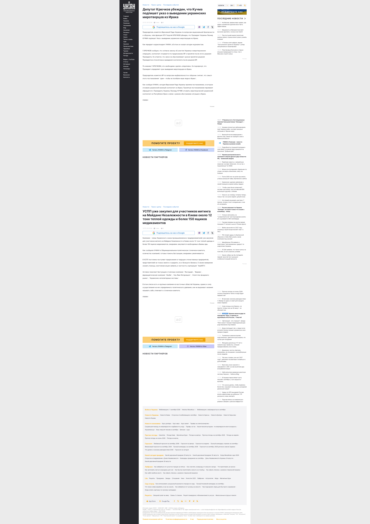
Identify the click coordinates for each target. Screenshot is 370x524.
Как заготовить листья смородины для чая (159, 470)
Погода (125, 55)
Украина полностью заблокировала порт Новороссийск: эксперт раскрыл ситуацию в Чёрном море (231, 129)
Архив (125, 72)
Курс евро (176, 423)
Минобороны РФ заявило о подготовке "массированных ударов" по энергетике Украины (230, 244)
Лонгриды (126, 68)
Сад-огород (149, 484)
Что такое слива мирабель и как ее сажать (159, 487)
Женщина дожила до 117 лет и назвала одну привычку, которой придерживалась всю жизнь (229, 344)
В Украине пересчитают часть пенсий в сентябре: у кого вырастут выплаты (229, 379)
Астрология (209, 478)
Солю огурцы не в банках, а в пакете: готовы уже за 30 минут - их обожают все (229, 308)
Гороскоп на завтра (187, 443)
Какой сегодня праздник (154, 455)
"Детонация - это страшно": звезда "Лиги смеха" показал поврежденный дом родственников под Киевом (231, 322)
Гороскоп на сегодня (182, 450)
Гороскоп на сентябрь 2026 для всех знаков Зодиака (217, 446)
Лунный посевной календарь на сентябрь (210, 484)
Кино (182, 478)
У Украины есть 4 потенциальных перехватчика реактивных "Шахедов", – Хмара (231, 122)
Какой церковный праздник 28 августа (158, 461)
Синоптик (162, 435)
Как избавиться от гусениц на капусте (188, 487)
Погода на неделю (233, 435)
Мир (124, 28)
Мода (216, 478)
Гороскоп (148, 444)
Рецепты (152, 478)
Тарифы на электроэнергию (199, 423)
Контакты (126, 77)
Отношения (175, 478)
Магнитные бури (182, 435)
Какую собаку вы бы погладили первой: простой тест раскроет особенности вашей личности (230, 257)
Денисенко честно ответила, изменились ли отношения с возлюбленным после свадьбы (231, 352)
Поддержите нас (232, 12)
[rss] (197, 501)
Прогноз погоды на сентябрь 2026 (213, 435)
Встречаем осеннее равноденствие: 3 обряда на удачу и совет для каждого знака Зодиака (231, 300)
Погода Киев (171, 435)
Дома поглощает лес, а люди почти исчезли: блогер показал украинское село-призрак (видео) (231, 330)
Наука (125, 37)
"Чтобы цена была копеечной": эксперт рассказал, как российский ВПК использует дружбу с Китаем (230, 189)
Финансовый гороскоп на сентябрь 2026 (158, 446)
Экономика (127, 25)
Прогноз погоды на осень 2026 (155, 438)
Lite (146, 478)
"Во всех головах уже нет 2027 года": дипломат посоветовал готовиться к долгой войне (231, 359)
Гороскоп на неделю (202, 443)
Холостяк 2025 (191, 478)
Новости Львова (150, 418)
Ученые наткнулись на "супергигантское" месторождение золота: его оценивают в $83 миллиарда (231, 217)
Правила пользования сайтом (153, 519)
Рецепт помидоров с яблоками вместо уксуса (198, 495)
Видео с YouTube (128, 59)
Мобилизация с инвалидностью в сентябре (211, 409)
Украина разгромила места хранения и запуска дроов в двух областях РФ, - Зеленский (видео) (231, 156)
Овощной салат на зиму (161, 495)
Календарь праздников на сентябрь (192, 458)
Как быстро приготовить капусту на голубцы (190, 470)
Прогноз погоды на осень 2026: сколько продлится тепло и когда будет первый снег (230, 293)
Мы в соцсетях (221, 519)
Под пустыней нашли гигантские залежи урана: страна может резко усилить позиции (232, 37)
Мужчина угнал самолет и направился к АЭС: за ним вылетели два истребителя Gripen (230, 367)
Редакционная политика (205, 519)
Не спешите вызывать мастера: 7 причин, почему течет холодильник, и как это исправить (231, 202)
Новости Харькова (230, 415)
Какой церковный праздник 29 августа (178, 455)
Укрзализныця (149, 429)
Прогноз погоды (151, 435)
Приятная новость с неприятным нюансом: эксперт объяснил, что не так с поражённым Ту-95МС (231, 164)
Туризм (125, 51)
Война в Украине (151, 410)
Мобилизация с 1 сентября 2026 (169, 409)
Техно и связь (127, 39)
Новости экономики (152, 424)
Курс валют (185, 423)
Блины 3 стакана (176, 495)
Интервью (126, 64)
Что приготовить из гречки (226, 467)
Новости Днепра (216, 415)
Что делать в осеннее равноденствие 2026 (159, 450)
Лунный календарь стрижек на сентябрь (224, 443)
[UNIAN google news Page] (185, 501)
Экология (126, 30)
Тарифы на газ (190, 426)
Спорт (125, 35)
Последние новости (230, 18)
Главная (126, 16)
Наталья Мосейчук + (189, 409)
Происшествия (128, 46)
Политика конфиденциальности (176, 519)
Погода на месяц (172, 438)
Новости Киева (165, 415)
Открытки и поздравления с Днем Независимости (161, 458)
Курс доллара (166, 423)
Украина (126, 21)
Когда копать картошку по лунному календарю (160, 490)
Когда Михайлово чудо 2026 (229, 455)
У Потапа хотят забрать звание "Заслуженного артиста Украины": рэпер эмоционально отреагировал (231, 44)
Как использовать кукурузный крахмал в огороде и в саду (175, 484)
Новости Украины (152, 415)
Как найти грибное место (153, 473)
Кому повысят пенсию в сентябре (167, 429)
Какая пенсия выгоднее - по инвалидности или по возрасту (216, 426)
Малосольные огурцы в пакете (226, 495)
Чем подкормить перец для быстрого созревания (218, 487)
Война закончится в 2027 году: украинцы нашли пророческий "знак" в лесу (230, 229)
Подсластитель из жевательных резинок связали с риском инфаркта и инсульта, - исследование (230, 401)
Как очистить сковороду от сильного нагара (201, 467)
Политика (126, 23)
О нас (192, 519)
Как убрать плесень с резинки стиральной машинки (180, 473)
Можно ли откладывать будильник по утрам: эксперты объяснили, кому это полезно (232, 171)
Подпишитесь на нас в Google (170, 27)
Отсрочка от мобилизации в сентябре (184, 415)
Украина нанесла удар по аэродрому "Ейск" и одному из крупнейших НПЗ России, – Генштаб (231, 315)
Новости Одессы (203, 415)
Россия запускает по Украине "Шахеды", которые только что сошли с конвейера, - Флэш (230, 209)
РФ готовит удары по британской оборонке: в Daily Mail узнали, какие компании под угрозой (230, 237)
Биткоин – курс (185, 429)
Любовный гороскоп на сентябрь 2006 (166, 443)
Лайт (125, 41)
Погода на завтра (195, 435)
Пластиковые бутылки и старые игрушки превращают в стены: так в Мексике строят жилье (230, 52)
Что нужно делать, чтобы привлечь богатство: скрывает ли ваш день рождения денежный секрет (232, 387)
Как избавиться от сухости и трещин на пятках (169, 467)
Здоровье (126, 48)
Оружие (126, 44)
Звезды (167, 478)
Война (125, 18)
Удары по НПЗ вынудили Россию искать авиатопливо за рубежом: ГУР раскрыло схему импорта (230, 394)
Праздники (160, 478)
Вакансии (126, 75)
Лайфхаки (149, 467)
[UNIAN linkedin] (181, 501)
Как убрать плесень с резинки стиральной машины (223, 470)
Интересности (128, 53)
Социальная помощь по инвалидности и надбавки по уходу (164, 426)
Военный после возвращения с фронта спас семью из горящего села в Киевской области (230, 136)
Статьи (125, 62)
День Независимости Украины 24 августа (219, 458)
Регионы (126, 32)
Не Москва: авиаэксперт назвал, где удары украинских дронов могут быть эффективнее (231, 24)
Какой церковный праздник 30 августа (206, 455)
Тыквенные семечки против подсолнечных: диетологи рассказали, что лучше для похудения (231, 337)
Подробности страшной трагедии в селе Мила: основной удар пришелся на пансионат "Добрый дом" (231, 149)
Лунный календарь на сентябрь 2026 (185, 446)
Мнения (125, 66)
